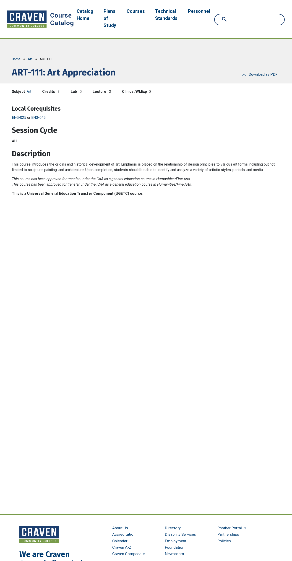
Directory (173, 528)
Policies (224, 541)
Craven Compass (127, 553)
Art (30, 59)
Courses (136, 11)
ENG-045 (38, 117)
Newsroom (174, 553)
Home (16, 59)
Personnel (199, 11)
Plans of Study (110, 18)
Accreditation (124, 534)
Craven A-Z (121, 547)
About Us (120, 528)
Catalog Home (85, 14)
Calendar (120, 541)
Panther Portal (230, 528)
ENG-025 (19, 117)
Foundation (174, 547)
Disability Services (180, 534)
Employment (175, 541)
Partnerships (228, 534)
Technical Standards (166, 14)
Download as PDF (263, 74)
